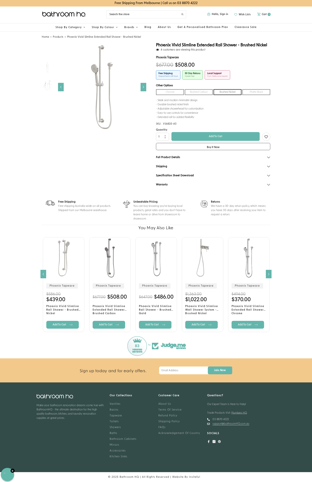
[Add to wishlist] (266, 137)
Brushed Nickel (227, 92)
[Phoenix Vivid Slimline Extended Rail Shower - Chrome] (248, 257)
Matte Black (256, 92)
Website (178, 477)
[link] (78, 206)
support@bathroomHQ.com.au (231, 424)
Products (58, 37)
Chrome (170, 92)
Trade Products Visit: (227, 413)
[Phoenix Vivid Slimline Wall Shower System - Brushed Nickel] (202, 257)
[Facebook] (208, 441)
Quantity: (162, 130)
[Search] (146, 14)
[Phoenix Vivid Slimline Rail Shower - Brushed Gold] (156, 257)
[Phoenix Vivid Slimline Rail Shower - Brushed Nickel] (63, 257)
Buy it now (213, 147)
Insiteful (194, 477)
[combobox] (141, 14)
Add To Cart (215, 136)
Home (45, 37)
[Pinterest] (219, 441)
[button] (61, 87)
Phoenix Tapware (62, 286)
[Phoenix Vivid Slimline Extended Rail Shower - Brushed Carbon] (109, 257)
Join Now (220, 370)
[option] (102, 87)
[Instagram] (214, 441)
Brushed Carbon (199, 92)
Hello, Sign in (220, 14)
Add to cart (245, 324)
